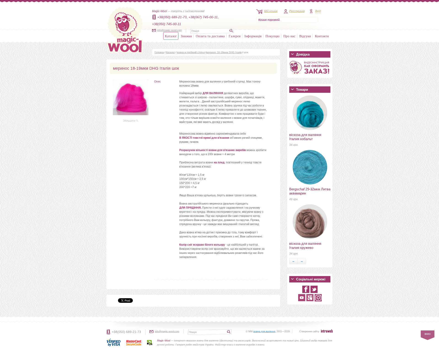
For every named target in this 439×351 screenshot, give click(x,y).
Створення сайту (309, 331)
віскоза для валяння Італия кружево (305, 246)
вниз (428, 333)
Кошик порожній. (269, 19)
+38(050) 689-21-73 (126, 332)
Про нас (289, 36)
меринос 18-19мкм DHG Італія (224, 52)
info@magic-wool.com (169, 30)
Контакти (322, 36)
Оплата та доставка (210, 36)
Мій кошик (271, 11)
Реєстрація (297, 11)
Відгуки (305, 36)
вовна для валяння (264, 331)
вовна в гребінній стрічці (191, 52)
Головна (159, 52)
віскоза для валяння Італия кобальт (305, 137)
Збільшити (129, 120)
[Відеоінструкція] (309, 75)
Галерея (235, 36)
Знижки (186, 36)
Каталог (171, 36)
